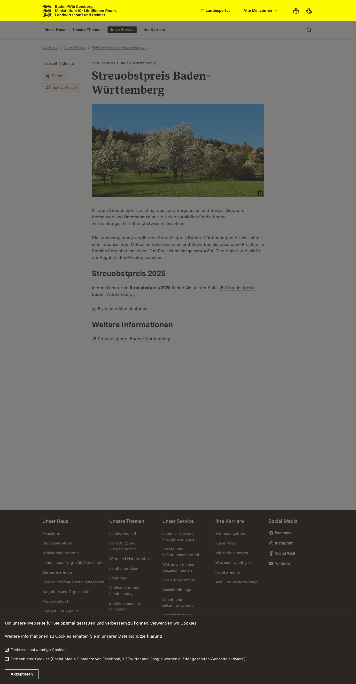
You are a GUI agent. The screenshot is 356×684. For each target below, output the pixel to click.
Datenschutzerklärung (140, 636)
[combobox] (261, 11)
